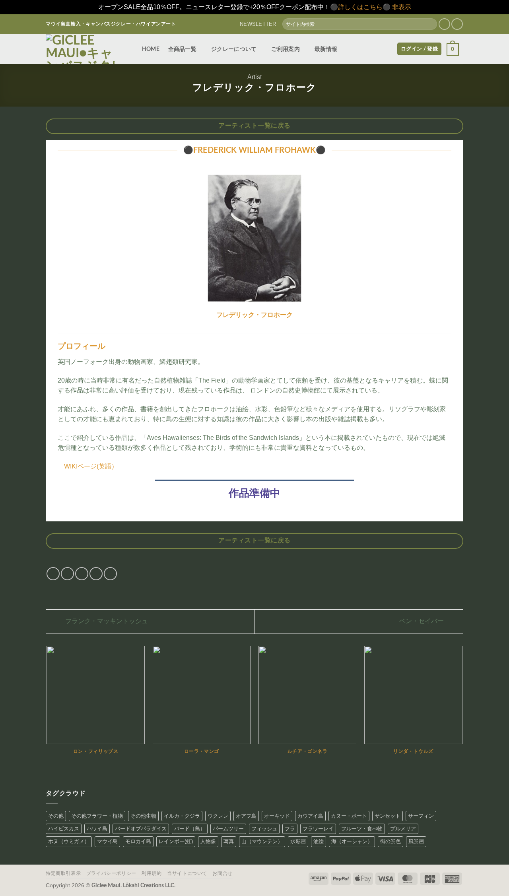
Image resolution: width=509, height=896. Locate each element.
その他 (56, 816)
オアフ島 (246, 816)
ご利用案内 (285, 49)
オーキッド (277, 816)
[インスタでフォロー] (444, 24)
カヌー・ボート (349, 816)
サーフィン (421, 816)
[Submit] (430, 24)
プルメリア (403, 829)
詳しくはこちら (360, 7)
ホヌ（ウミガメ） (68, 841)
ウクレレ (218, 816)
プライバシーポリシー (111, 873)
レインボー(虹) (176, 841)
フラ (290, 829)
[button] (254, 24)
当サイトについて (187, 873)
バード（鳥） (189, 829)
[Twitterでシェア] (67, 573)
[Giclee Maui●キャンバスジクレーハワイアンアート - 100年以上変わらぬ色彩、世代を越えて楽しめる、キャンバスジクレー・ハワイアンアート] (86, 49)
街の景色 (390, 841)
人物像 (208, 841)
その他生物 (143, 816)
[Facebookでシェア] (53, 573)
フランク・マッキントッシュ (106, 621)
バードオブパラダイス (141, 829)
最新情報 (326, 49)
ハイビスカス (63, 829)
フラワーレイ (318, 829)
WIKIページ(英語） (91, 466)
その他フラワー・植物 (97, 816)
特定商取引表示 (63, 873)
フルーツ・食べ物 (362, 829)
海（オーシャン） (352, 841)
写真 (228, 841)
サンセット (387, 816)
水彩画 (298, 841)
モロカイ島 (138, 841)
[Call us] (457, 24)
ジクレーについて (233, 49)
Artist (254, 77)
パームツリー (228, 829)
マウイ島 (107, 841)
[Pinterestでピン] (96, 573)
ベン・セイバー (422, 621)
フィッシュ (264, 829)
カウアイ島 (310, 816)
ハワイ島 (97, 829)
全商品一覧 (182, 49)
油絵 (318, 841)
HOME (150, 49)
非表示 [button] (401, 7)
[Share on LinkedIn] (110, 573)
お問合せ (222, 873)
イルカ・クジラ (182, 816)
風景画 (416, 841)
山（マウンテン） (262, 841)
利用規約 (151, 873)
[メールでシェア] (81, 573)
